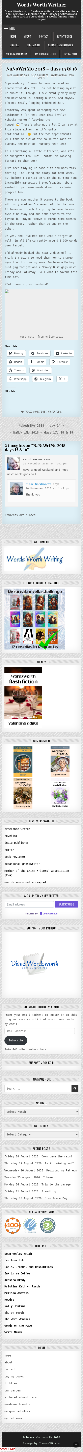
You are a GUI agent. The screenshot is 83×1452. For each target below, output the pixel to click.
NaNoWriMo (60, 75)
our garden (33, 45)
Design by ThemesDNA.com (41, 1443)
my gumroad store (45, 54)
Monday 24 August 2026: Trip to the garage (37, 1184)
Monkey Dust (40, 411)
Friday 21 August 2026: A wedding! (31, 1191)
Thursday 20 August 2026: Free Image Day (35, 1198)
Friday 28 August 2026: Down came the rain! (38, 1156)
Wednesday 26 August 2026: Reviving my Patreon (40, 1170)
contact (44, 36)
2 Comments (41, 75)
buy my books (64, 36)
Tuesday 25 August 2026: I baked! (30, 1177)
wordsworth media (16, 54)
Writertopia (54, 411)
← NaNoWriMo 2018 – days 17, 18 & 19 (41, 432)
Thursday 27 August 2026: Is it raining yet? (39, 1163)
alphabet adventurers (60, 45)
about (27, 36)
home (13, 36)
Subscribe (16, 1040)
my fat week (70, 54)
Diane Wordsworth (38, 484)
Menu (12, 28)
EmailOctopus (50, 914)
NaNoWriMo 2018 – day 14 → (41, 425)
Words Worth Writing (41, 4)
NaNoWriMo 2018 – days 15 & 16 (41, 68)
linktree (14, 45)
